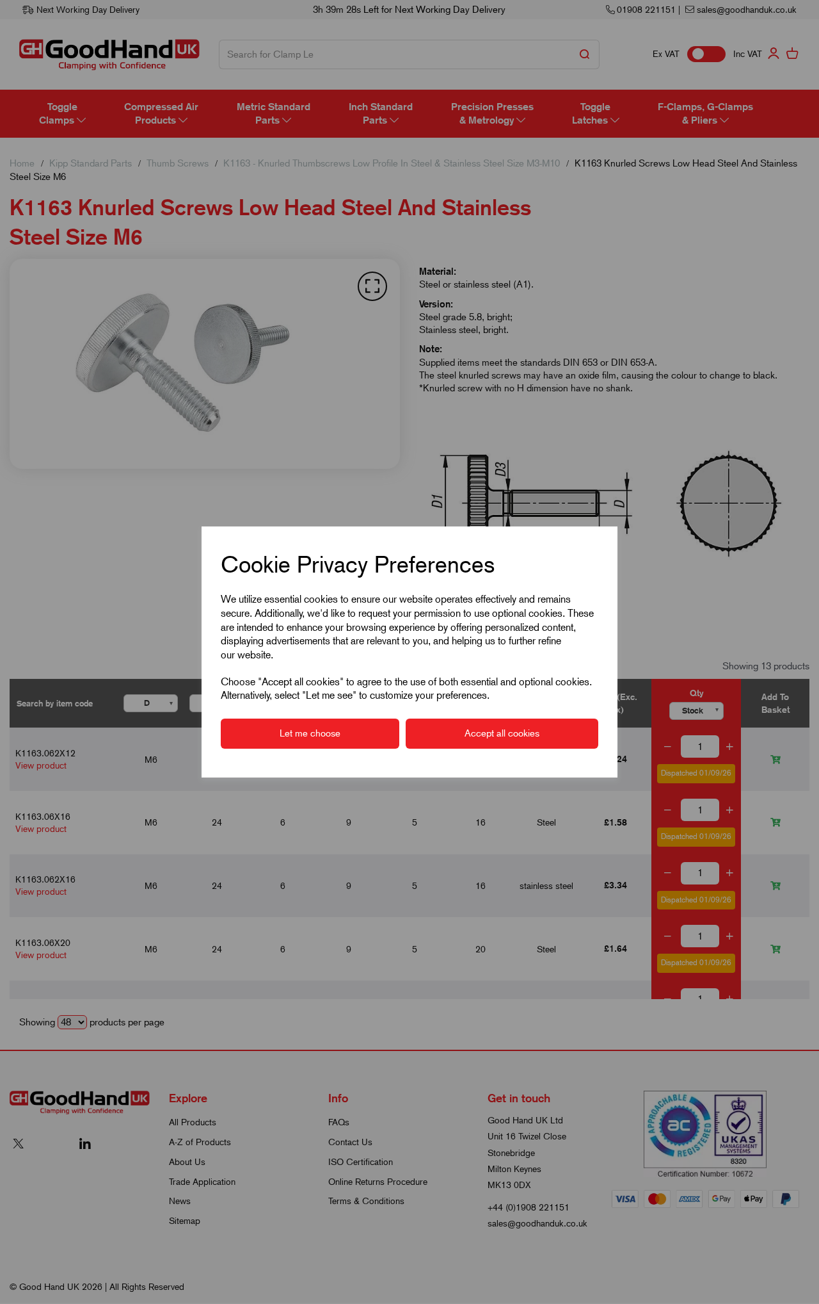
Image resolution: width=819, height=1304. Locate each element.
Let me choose (310, 733)
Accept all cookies (502, 733)
